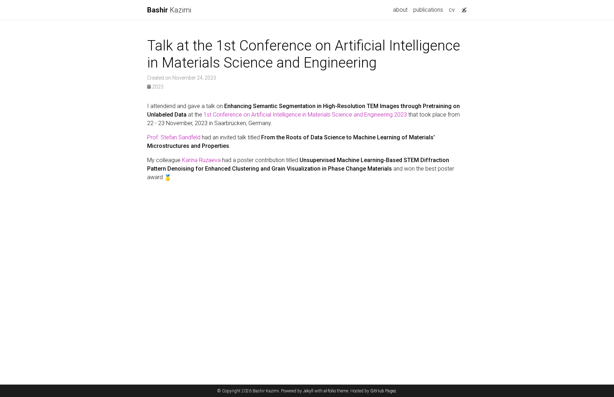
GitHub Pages (383, 390)
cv (452, 9)
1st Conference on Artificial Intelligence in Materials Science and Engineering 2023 (305, 114)
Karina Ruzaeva (201, 160)
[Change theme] (462, 8)
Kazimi (169, 10)
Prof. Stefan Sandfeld (173, 137)
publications (428, 9)
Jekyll (308, 390)
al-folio (330, 390)
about (400, 9)
